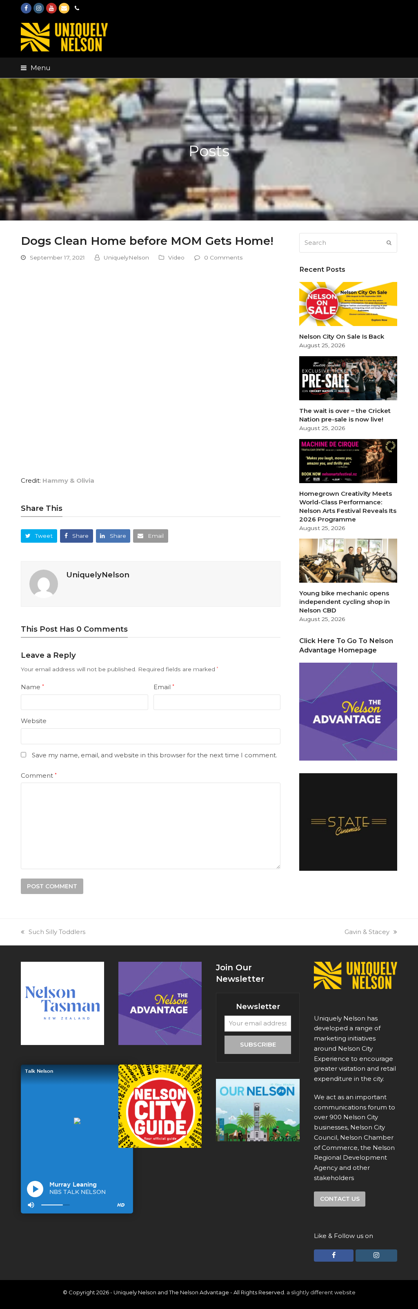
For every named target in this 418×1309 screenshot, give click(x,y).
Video (176, 257)
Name (32, 687)
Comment (39, 775)
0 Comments (223, 257)
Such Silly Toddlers (57, 932)
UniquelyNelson (126, 257)
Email (163, 687)
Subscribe (258, 1044)
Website (34, 721)
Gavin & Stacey (367, 932)
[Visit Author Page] (43, 583)
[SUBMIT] (389, 243)
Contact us (340, 1199)
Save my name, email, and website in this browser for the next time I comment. (154, 755)
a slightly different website (321, 1292)
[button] (36, 68)
